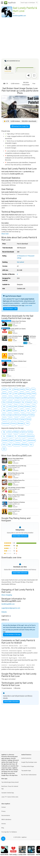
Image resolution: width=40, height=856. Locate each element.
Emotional (22, 436)
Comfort (4, 398)
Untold (22, 389)
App (4, 432)
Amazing (16, 402)
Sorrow (11, 398)
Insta (4, 444)
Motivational (31, 440)
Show (4, 402)
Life (28, 410)
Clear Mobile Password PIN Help (17, 466)
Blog (2, 828)
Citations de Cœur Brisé (14, 509)
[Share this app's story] (28, 75)
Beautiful (18, 440)
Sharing (16, 389)
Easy (31, 444)
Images (10, 415)
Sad (4, 406)
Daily (4, 449)
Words (16, 419)
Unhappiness (18, 398)
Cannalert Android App (7, 792)
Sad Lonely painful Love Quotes (17, 328)
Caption (23, 432)
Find (27, 423)
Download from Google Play (20, 126)
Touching (29, 432)
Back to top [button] (35, 840)
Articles (3, 823)
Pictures (13, 423)
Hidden (10, 436)
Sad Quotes (33, 336)
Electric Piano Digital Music (15, 458)
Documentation (5, 815)
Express (4, 419)
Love (34, 402)
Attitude (10, 402)
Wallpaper (16, 432)
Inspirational (5, 423)
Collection (17, 415)
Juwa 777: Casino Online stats (9, 797)
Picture (11, 419)
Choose (4, 393)
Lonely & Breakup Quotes (15, 336)
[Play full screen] (34, 75)
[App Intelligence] (3, 839)
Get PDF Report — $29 (10, 308)
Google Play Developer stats (29, 762)
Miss (9, 444)
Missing (22, 393)
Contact (3, 807)
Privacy (3, 811)
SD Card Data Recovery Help (16, 473)
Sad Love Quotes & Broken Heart (17, 361)
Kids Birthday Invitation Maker (16, 488)
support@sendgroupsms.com (10, 608)
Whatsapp (24, 444)
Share (4, 415)
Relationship (30, 436)
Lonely (10, 406)
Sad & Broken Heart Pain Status (17, 321)
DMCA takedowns (6, 819)
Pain (4, 410)
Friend (33, 393)
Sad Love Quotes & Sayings (15, 353)
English (12, 440)
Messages (21, 423)
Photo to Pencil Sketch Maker (16, 495)
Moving (29, 419)
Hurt (33, 410)
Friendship (31, 415)
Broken (10, 410)
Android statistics (26, 758)
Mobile (26, 398)
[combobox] (27, 2)
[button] (20, 616)
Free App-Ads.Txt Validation (9, 832)
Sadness (16, 410)
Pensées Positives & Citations (16, 502)
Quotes (29, 402)
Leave (15, 393)
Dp (4, 436)
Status (10, 432)
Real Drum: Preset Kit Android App (9, 787)
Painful (4, 389)
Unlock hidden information (20, 536)
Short (24, 440)
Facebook (5, 440)
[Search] (36, 2)
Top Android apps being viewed (9, 782)
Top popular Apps (26, 770)
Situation (31, 398)
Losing (28, 393)
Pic (16, 436)
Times (33, 389)
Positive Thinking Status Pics (16, 480)
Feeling (21, 406)
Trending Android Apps (27, 766)
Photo (27, 389)
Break (15, 406)
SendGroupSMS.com (22, 455)
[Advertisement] (20, 38)
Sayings (22, 419)
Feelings (24, 415)
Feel (10, 389)
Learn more (28, 305)
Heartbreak (17, 444)
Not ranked (20, 262)
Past (23, 402)
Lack (10, 393)
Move (22, 410)
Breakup (27, 406)
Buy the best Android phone (28, 774)
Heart (33, 406)
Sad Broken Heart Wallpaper (16, 346)
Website (4, 612)
